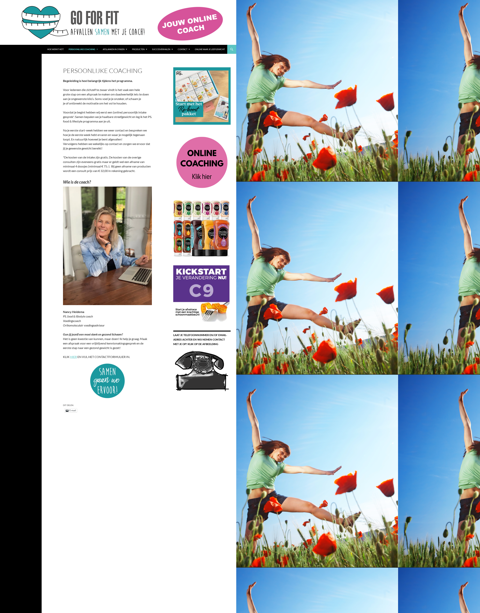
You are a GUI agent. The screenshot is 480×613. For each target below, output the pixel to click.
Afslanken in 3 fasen (113, 49)
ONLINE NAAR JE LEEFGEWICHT (210, 49)
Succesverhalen (161, 49)
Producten (138, 49)
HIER (73, 357)
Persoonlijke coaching (82, 49)
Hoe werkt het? (55, 49)
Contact (182, 49)
